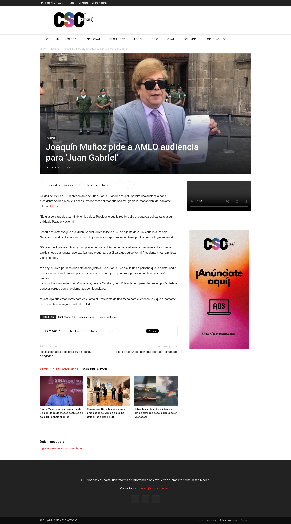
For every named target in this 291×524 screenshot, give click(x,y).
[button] (246, 39)
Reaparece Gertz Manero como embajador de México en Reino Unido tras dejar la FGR (106, 413)
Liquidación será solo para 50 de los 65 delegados (65, 354)
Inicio (43, 48)
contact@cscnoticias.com (154, 488)
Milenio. (55, 206)
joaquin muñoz (87, 316)
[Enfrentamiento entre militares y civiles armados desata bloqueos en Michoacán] (156, 391)
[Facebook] (235, 3)
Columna (190, 39)
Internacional (67, 39)
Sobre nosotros (228, 520)
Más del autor (95, 369)
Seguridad (117, 39)
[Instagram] (242, 3)
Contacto (83, 2)
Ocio (155, 39)
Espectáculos (216, 39)
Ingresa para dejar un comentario (61, 448)
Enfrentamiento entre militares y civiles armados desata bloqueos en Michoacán (155, 413)
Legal (72, 2)
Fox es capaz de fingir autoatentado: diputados (147, 352)
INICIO (47, 39)
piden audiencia (108, 316)
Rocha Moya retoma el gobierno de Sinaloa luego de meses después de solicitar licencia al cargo (61, 413)
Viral (171, 39)
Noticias (211, 520)
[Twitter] (248, 3)
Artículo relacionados (59, 369)
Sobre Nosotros (100, 2)
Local (138, 39)
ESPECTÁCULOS (66, 316)
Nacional (94, 39)
